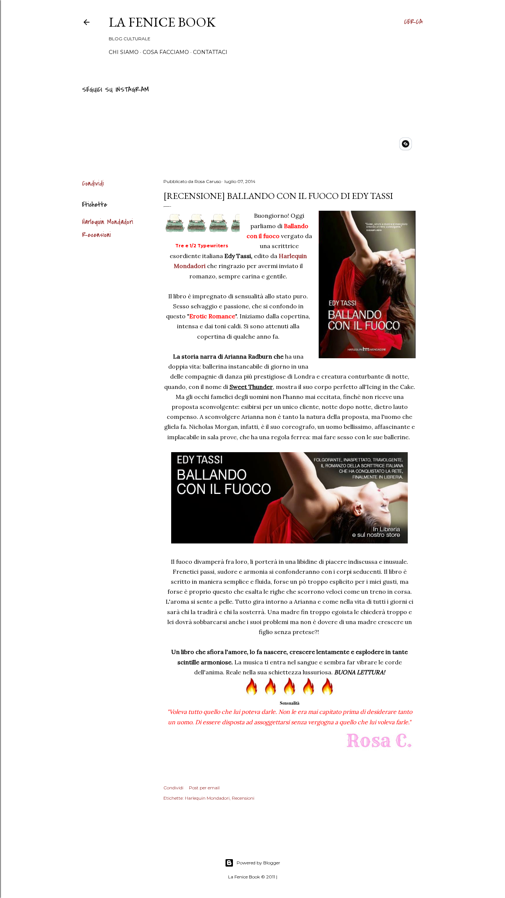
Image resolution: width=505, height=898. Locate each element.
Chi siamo (124, 52)
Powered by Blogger (258, 862)
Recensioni (96, 235)
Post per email (204, 787)
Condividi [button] (93, 184)
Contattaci (210, 52)
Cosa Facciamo (166, 52)
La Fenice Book (162, 22)
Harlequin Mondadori (107, 222)
